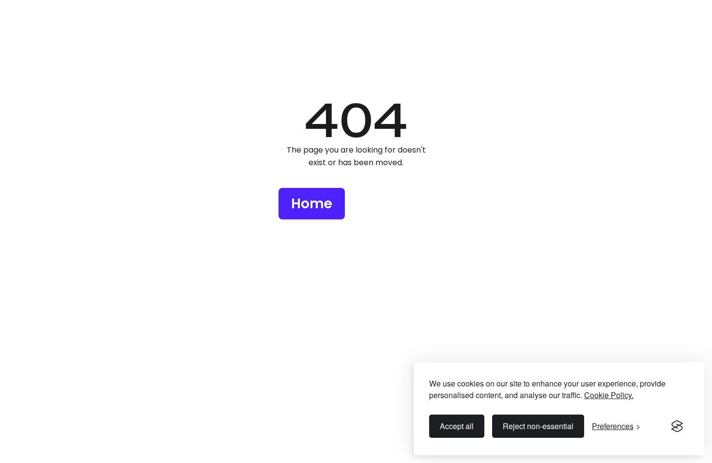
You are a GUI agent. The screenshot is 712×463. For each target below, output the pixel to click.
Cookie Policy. (609, 395)
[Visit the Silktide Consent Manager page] (677, 426)
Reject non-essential (538, 426)
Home (311, 203)
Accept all (457, 426)
